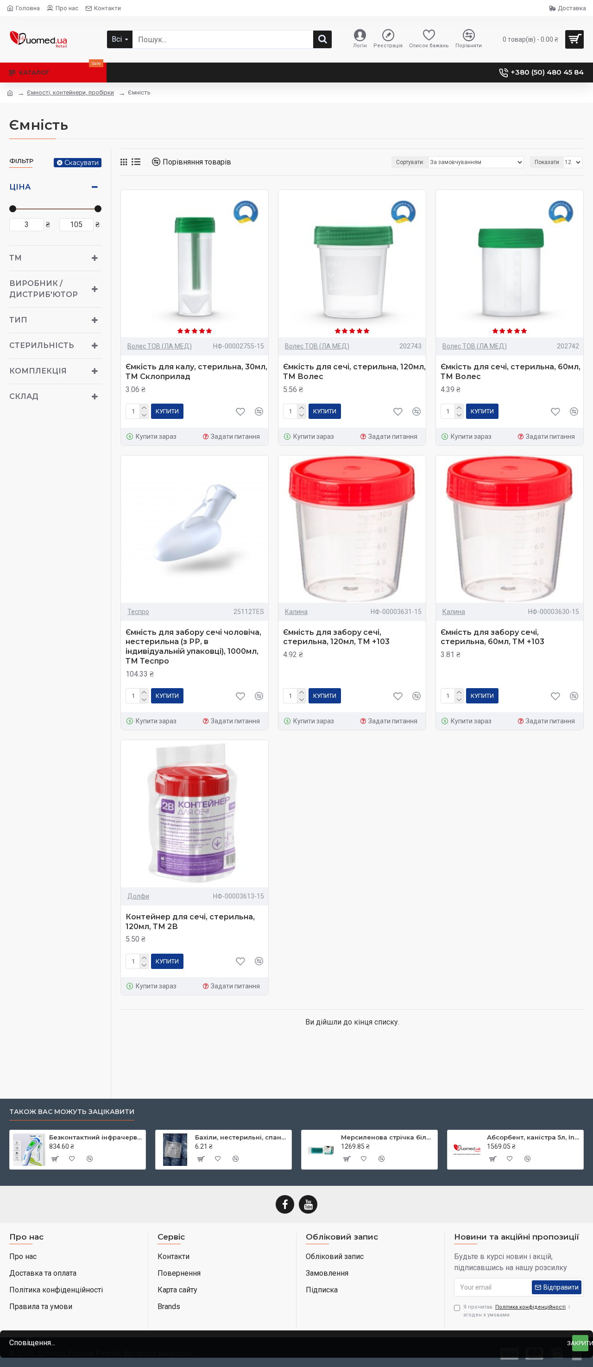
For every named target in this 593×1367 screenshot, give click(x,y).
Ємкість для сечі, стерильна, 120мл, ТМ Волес (354, 371)
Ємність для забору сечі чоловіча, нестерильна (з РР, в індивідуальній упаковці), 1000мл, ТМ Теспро (193, 646)
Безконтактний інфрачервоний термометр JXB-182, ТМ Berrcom (95, 1137)
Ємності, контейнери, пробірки (70, 92)
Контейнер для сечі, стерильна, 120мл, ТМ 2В (190, 921)
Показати (547, 162)
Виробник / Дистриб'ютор (43, 289)
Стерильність (41, 345)
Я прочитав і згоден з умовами (516, 1311)
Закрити (580, 1343)
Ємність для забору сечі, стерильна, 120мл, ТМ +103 (336, 637)
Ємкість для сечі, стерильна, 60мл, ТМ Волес (510, 371)
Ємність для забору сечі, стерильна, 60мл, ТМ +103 (492, 637)
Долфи (138, 896)
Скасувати (81, 162)
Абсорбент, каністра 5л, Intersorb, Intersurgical (533, 1137)
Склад (23, 396)
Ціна (20, 187)
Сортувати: (410, 162)
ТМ (15, 257)
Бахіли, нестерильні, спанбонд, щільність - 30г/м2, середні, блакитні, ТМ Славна (241, 1137)
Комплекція (38, 371)
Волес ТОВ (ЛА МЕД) (159, 346)
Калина (296, 611)
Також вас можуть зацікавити (71, 1112)
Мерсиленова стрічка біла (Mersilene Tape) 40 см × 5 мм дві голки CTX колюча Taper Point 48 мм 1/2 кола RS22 (387, 1137)
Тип (18, 320)
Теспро (138, 611)
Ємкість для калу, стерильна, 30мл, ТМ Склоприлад (196, 371)
